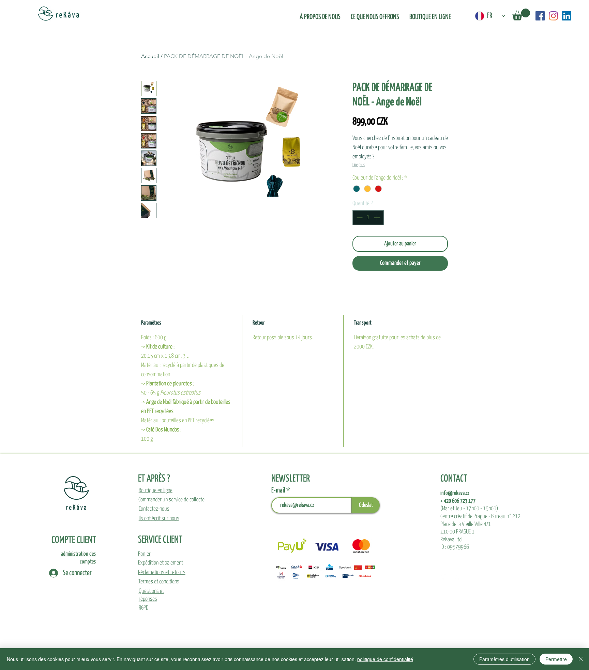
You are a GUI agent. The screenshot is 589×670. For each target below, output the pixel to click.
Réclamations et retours (161, 572)
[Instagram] (553, 15)
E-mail (278, 490)
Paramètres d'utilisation (504, 659)
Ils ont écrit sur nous (159, 519)
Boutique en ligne (155, 491)
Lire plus (358, 165)
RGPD (144, 608)
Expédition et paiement (160, 563)
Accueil (150, 56)
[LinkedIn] (566, 15)
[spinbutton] (368, 218)
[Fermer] (581, 659)
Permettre (556, 659)
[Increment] (377, 218)
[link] (521, 14)
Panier (144, 554)
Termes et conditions (158, 582)
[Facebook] (540, 15)
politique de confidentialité (385, 659)
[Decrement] (358, 218)
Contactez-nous (154, 509)
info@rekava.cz (454, 493)
